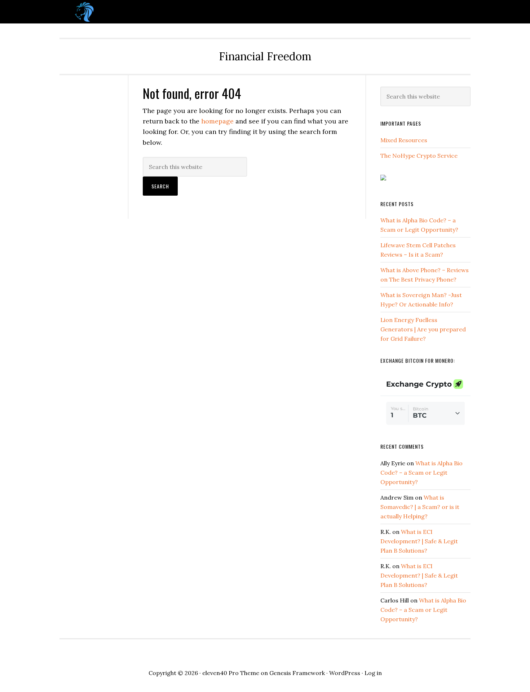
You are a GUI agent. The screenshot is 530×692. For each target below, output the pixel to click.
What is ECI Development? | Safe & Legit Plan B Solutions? (419, 541)
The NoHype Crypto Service (419, 155)
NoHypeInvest (117, 11)
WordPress (344, 672)
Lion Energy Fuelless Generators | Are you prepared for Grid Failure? (423, 329)
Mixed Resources (403, 140)
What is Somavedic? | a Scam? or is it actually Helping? (419, 507)
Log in (373, 672)
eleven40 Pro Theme (230, 672)
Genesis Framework (297, 672)
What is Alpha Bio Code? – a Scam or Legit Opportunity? (421, 473)
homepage (217, 121)
